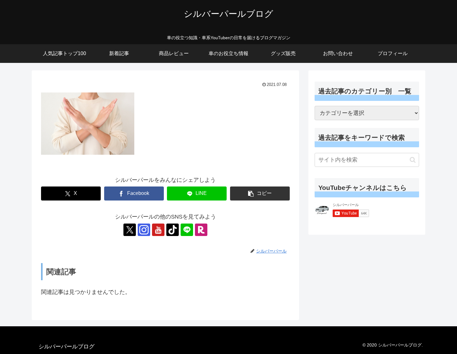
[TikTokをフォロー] (172, 230)
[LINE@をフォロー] (187, 230)
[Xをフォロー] (129, 230)
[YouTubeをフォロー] (158, 230)
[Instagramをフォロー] (144, 230)
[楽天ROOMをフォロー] (201, 230)
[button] (260, 193)
